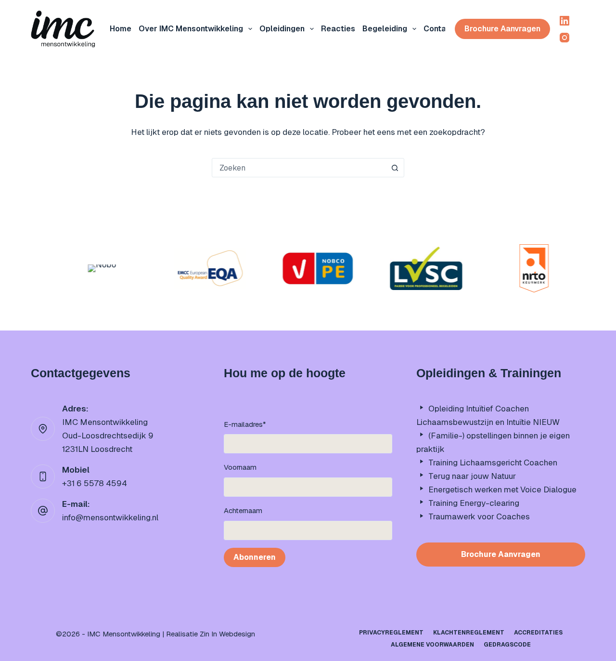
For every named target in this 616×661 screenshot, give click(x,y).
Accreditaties (538, 632)
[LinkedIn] (564, 21)
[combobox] (298, 167)
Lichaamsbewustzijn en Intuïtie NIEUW (488, 422)
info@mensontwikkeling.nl (110, 517)
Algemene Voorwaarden (432, 644)
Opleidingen (282, 29)
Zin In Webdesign (227, 633)
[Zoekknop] (394, 168)
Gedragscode (507, 644)
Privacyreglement (391, 632)
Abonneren (254, 557)
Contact (439, 29)
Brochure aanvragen (502, 29)
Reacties (338, 29)
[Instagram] (564, 37)
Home (120, 29)
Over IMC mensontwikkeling (191, 29)
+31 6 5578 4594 (94, 483)
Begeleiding (384, 29)
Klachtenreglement (468, 632)
